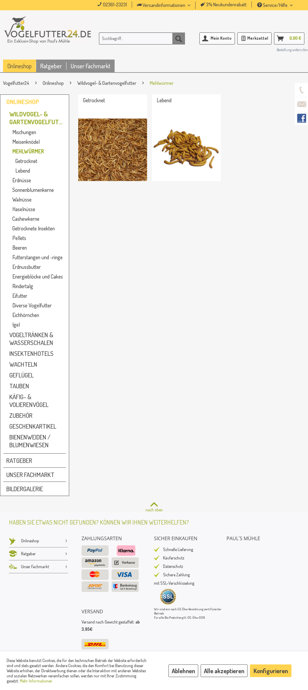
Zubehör (20, 415)
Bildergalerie (24, 489)
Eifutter (19, 295)
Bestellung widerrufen (292, 50)
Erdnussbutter (26, 266)
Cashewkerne (25, 218)
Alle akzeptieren (224, 671)
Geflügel (21, 375)
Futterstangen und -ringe (37, 257)
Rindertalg (22, 286)
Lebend (22, 170)
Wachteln (23, 364)
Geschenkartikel (32, 426)
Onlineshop (22, 102)
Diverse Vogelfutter (32, 305)
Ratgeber (19, 460)
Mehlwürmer (28, 151)
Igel (16, 324)
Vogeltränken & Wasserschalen (31, 339)
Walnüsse (22, 199)
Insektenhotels (31, 353)
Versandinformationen (164, 5)
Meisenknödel (26, 141)
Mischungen (24, 132)
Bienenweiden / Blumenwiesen (30, 441)
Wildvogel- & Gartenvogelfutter (37, 118)
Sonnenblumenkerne (33, 189)
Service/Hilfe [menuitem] (275, 5)
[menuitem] (172, 5)
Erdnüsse (21, 180)
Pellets (19, 238)
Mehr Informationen (36, 680)
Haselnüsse (23, 209)
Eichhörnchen (25, 315)
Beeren (19, 247)
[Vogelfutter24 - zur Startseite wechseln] (47, 40)
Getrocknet (26, 161)
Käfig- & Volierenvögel (28, 400)
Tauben (19, 386)
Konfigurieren (271, 671)
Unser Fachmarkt (30, 475)
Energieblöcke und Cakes (37, 276)
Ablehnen (183, 671)
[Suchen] (178, 38)
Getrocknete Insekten (33, 228)
